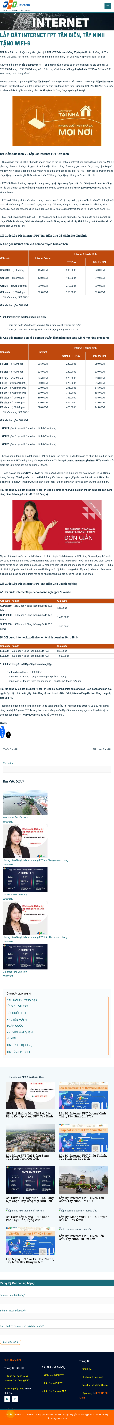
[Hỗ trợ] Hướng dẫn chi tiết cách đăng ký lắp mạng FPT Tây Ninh (29, 1114)
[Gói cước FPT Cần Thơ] (25, 956)
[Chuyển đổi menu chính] (107, 6)
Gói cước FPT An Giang (15, 894)
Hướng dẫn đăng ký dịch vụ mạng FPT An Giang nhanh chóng (35, 860)
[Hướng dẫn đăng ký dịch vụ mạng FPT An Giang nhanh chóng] (25, 841)
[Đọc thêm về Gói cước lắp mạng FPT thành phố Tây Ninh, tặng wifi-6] (25, 1210)
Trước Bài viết (9, 749)
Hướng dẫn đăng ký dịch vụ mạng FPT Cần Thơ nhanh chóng (35, 937)
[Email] (15, 1399)
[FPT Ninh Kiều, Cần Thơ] (25, 802)
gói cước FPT (16, 1013)
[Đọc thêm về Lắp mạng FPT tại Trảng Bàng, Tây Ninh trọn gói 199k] (30, 1137)
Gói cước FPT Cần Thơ (15, 971)
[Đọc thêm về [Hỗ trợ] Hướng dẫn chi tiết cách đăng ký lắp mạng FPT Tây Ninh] (30, 1095)
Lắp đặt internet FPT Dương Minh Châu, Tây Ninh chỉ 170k (82, 1114)
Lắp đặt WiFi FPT (53, 1383)
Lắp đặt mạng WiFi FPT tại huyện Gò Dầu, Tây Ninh (83, 1218)
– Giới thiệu (85, 1369)
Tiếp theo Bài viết (103, 749)
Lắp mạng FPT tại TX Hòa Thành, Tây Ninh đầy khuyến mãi (30, 1260)
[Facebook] (7, 1399)
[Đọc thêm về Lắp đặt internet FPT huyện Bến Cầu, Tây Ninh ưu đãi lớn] (75, 1229)
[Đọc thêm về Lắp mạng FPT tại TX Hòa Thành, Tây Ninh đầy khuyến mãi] (30, 1241)
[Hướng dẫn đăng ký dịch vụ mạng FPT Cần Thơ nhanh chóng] (25, 918)
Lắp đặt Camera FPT (55, 1391)
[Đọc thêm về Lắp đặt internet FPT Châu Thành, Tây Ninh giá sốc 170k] (83, 1137)
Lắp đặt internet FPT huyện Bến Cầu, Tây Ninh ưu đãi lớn (81, 1237)
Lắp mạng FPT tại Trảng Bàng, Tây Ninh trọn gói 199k (27, 1157)
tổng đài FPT (82, 86)
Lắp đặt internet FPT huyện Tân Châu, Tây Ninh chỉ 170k (81, 1199)
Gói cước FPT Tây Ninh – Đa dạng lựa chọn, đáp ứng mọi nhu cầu (30, 1199)
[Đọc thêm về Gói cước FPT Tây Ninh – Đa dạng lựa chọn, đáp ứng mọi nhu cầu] (30, 1179)
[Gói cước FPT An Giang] (25, 879)
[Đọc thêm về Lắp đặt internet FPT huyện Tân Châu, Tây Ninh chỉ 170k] (83, 1179)
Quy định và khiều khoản (95, 1385)
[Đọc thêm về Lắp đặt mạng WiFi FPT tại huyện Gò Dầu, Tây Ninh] (78, 1210)
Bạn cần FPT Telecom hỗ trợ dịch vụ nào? (22, 1326)
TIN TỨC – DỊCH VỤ (19, 1045)
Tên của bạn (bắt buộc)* (12, 1295)
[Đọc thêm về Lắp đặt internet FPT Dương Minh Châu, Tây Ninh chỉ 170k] (83, 1095)
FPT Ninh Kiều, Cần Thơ (15, 817)
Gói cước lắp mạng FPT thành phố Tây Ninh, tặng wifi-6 (28, 1218)
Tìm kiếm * (8, 763)
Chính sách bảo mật (92, 1377)
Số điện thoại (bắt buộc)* (13, 1310)
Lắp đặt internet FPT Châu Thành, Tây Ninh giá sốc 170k (83, 1157)
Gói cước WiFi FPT (54, 1375)
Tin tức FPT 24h (18, 1052)
